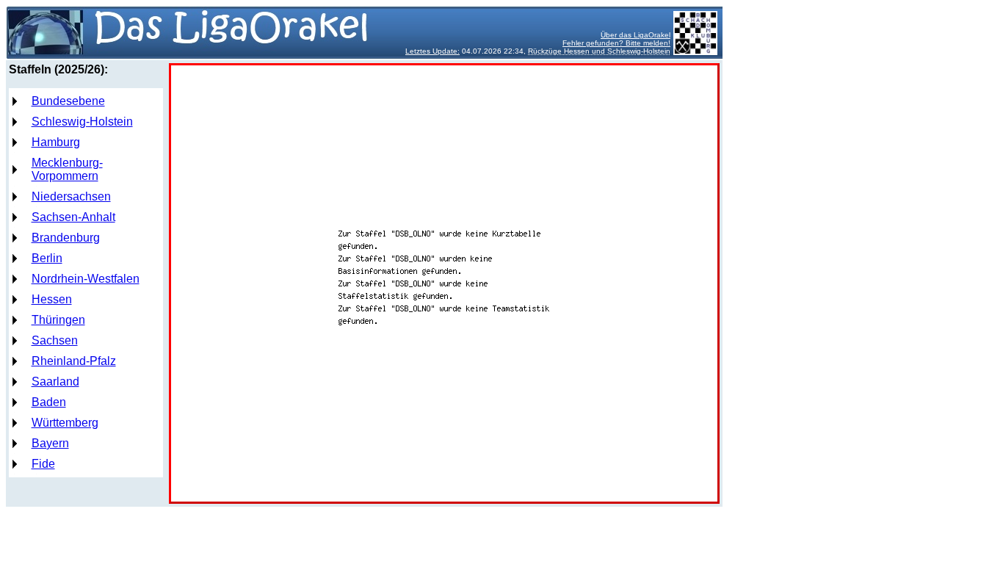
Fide (43, 464)
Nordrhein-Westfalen (86, 278)
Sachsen (55, 340)
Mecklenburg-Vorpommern (67, 169)
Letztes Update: (432, 51)
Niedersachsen (71, 196)
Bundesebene (68, 101)
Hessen (52, 299)
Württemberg (65, 422)
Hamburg (56, 142)
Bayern (50, 443)
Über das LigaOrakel (635, 35)
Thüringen (58, 320)
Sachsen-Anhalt (73, 217)
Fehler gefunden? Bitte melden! (616, 43)
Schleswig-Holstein (82, 121)
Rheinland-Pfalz (74, 361)
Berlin (47, 258)
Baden (49, 402)
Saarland (55, 381)
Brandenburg (66, 237)
